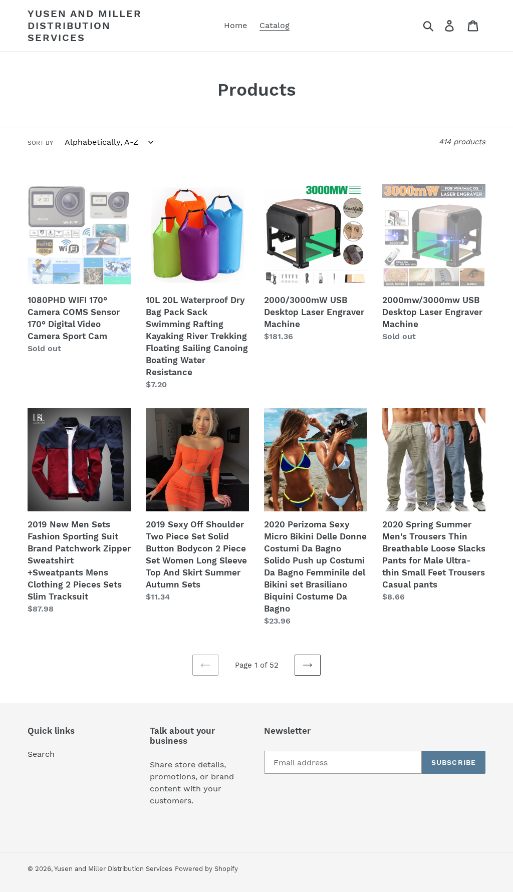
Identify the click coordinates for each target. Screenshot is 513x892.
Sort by (40, 142)
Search (41, 754)
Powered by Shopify (206, 868)
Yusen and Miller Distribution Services (85, 26)
